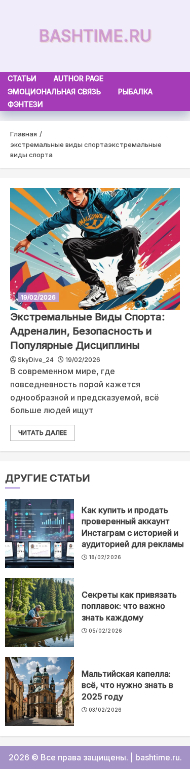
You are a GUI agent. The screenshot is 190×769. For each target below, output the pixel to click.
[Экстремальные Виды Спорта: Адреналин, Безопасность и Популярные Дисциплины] (95, 249)
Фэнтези (25, 104)
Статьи (22, 78)
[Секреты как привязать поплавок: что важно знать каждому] (39, 612)
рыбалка (135, 91)
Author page (78, 78)
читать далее (42, 432)
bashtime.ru (95, 36)
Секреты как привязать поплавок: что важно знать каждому (129, 606)
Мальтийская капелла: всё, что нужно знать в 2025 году (127, 685)
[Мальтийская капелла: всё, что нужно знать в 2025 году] (39, 691)
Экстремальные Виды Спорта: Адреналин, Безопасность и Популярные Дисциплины (87, 331)
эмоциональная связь (54, 91)
